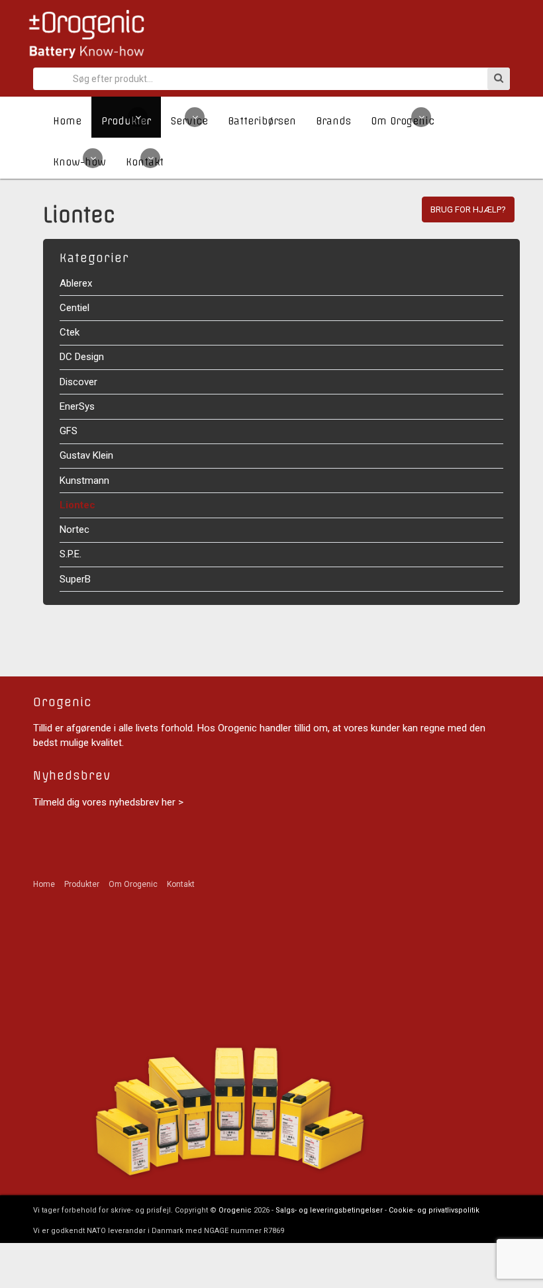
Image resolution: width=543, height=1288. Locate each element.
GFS (68, 431)
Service (189, 121)
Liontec (77, 505)
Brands (333, 121)
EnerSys (77, 406)
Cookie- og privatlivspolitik (434, 1210)
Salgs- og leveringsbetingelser (329, 1210)
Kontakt (145, 162)
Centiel (74, 308)
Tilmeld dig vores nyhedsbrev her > (108, 802)
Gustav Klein (86, 455)
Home (67, 121)
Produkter (126, 121)
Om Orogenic (402, 121)
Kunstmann (84, 480)
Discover (78, 382)
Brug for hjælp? (468, 209)
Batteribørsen (262, 121)
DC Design (82, 357)
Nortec (74, 529)
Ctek (69, 332)
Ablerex (76, 283)
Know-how (79, 162)
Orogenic (235, 1210)
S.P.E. (70, 554)
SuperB (75, 579)
